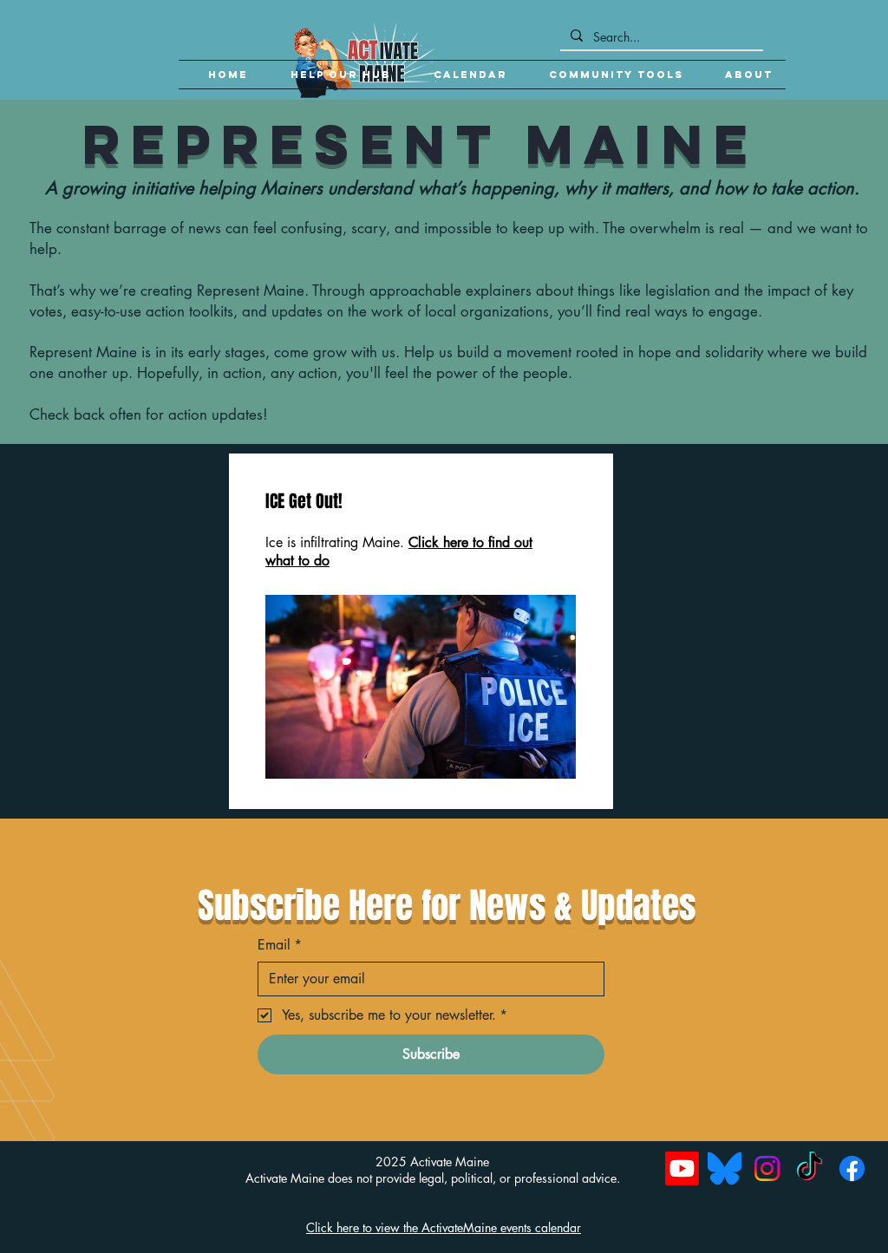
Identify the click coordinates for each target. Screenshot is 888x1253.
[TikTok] (809, 1168)
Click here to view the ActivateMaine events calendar (443, 1227)
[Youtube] (682, 1168)
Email (280, 945)
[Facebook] (852, 1168)
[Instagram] (767, 1168)
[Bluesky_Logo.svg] (724, 1168)
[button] (608, 74)
